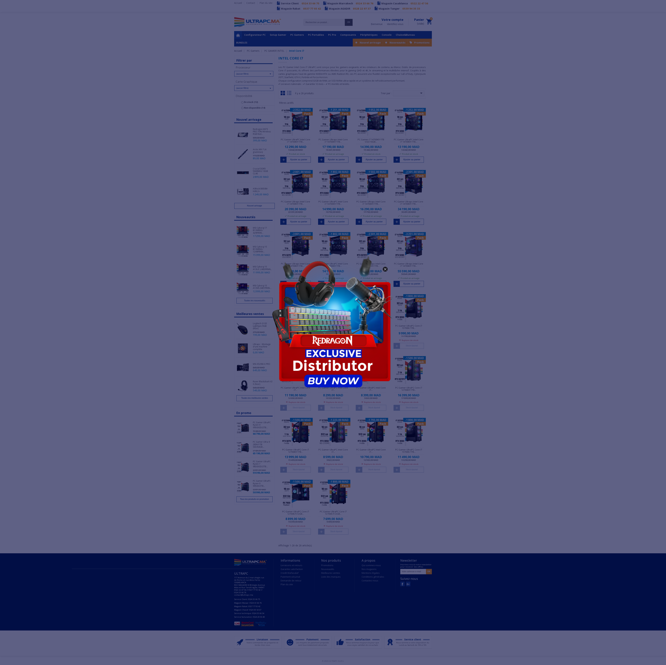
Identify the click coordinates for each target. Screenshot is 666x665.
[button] (385, 269)
